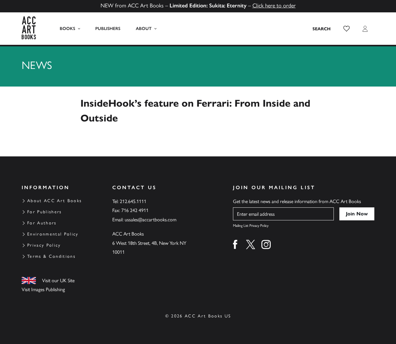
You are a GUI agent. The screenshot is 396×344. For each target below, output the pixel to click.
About (144, 28)
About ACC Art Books (54, 200)
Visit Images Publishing (43, 289)
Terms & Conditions (51, 256)
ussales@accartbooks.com (150, 220)
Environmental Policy (53, 234)
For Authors (42, 223)
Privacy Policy (44, 245)
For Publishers (44, 211)
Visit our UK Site (58, 280)
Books (67, 28)
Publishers (107, 28)
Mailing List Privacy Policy (251, 225)
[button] (346, 28)
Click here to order (274, 5)
